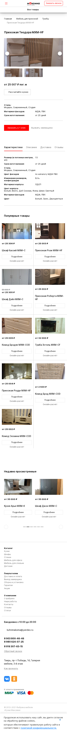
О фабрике (9, 598)
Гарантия (8, 585)
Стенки (7, 557)
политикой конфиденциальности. (39, 727)
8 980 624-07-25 (14, 641)
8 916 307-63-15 (13, 646)
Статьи (7, 610)
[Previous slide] (7, 53)
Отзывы (8, 607)
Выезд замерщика (13, 579)
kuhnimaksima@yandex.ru (20, 630)
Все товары (33, 10)
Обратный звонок (13, 651)
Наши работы (10, 601)
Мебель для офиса (13, 560)
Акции (7, 588)
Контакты (8, 604)
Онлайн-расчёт (17, 261)
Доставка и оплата (13, 576)
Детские (8, 566)
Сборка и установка (13, 582)
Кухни (7, 551)
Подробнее (16, 256)
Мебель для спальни (14, 563)
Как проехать (11, 668)
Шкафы (7, 554)
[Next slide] (60, 53)
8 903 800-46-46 (14, 638)
